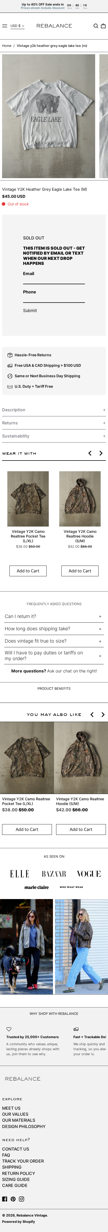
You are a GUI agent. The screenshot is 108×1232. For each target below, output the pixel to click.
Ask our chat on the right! (72, 671)
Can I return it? (20, 616)
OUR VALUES (15, 1114)
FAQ (6, 1155)
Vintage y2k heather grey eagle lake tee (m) (52, 46)
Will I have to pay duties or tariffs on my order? (44, 655)
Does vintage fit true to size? (36, 641)
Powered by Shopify (18, 1222)
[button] (96, 26)
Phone (29, 291)
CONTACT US (15, 1149)
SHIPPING (11, 1167)
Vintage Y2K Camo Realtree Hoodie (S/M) (80, 536)
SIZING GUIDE (16, 1179)
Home (6, 46)
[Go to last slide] (90, 453)
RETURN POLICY (18, 1173)
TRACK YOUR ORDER (23, 1161)
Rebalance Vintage (32, 1215)
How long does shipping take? (37, 628)
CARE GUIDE (15, 1185)
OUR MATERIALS (18, 1120)
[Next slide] (100, 453)
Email (28, 273)
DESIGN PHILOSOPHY (24, 1126)
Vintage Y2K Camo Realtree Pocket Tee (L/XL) (28, 536)
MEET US (11, 1108)
